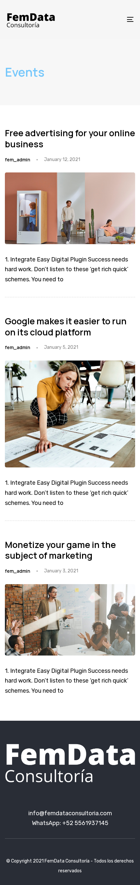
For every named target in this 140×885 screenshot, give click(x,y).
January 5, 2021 (61, 347)
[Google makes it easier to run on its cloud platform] (70, 414)
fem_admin (17, 159)
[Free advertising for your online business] (70, 208)
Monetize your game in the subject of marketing (60, 550)
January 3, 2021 (61, 571)
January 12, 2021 (62, 159)
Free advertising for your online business (70, 138)
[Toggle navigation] (112, 19)
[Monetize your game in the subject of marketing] (70, 620)
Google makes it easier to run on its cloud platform (66, 326)
